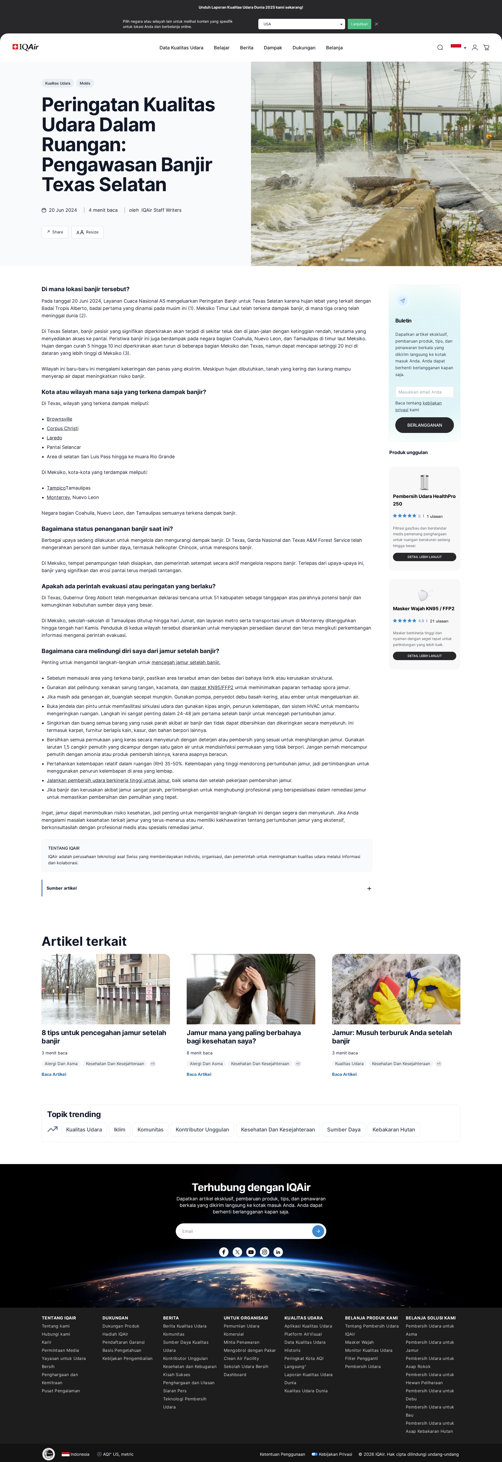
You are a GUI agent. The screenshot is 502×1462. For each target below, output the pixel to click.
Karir (47, 1342)
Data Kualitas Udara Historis (305, 1346)
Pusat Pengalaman (61, 1390)
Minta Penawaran (241, 1342)
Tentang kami (56, 1326)
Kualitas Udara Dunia (306, 1390)
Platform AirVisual (303, 1334)
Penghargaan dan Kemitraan (60, 1378)
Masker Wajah (359, 1342)
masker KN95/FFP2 (211, 687)
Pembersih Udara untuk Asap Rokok (430, 1362)
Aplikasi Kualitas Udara (308, 1326)
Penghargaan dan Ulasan (189, 1382)
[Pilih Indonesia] (459, 47)
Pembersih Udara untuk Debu (430, 1394)
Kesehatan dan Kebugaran (189, 1366)
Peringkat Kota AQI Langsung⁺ (303, 1362)
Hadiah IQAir (115, 1334)
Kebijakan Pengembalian (127, 1358)
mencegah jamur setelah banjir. (186, 662)
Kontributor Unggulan (185, 1358)
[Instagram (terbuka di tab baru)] (264, 1252)
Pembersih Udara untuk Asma (430, 1330)
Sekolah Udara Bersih (246, 1366)
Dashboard (235, 1374)
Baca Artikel (54, 1074)
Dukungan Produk (120, 1326)
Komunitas (174, 1334)
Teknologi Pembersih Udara (185, 1403)
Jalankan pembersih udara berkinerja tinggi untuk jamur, (109, 780)
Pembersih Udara (363, 1366)
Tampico (56, 488)
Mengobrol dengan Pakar (250, 1350)
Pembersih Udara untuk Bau (430, 1411)
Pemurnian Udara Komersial (241, 1330)
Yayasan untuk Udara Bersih (64, 1362)
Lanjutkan (359, 24)
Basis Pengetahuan (121, 1350)
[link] (440, 47)
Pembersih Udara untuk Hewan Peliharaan (430, 1378)
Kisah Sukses (176, 1374)
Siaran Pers (174, 1390)
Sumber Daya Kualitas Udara (185, 1346)
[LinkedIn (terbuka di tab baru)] (278, 1252)
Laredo (54, 438)
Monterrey (58, 497)
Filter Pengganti (361, 1358)
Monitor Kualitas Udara (369, 1350)
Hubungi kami (56, 1334)
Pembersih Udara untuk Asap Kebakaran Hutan (430, 1427)
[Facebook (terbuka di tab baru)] (224, 1252)
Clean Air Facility (241, 1358)
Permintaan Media (60, 1350)
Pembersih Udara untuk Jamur (430, 1346)
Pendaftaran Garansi (123, 1342)
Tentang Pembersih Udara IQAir (372, 1330)
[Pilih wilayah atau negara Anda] (459, 47)
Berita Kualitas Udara (185, 1326)
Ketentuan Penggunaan (282, 1454)
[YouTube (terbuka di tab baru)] (251, 1252)
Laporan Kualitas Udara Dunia (308, 1378)
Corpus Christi (62, 428)
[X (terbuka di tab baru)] (237, 1252)
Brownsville (59, 419)
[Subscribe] (318, 1231)
